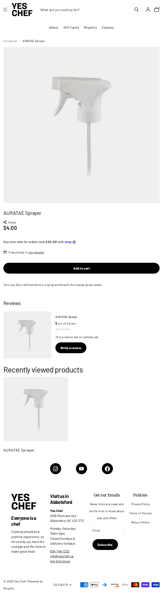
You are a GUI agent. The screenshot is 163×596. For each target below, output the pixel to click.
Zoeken (136, 9)
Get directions (60, 561)
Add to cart (81, 268)
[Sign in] (148, 9)
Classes (108, 27)
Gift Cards (71, 27)
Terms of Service (140, 513)
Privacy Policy (140, 504)
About (53, 27)
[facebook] (107, 468)
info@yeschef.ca (61, 556)
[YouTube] (81, 468)
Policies (140, 495)
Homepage (10, 41)
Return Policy (140, 522)
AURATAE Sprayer (19, 450)
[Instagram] (55, 468)
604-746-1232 (59, 551)
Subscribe (105, 545)
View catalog (5, 10)
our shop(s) (36, 252)
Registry (90, 27)
